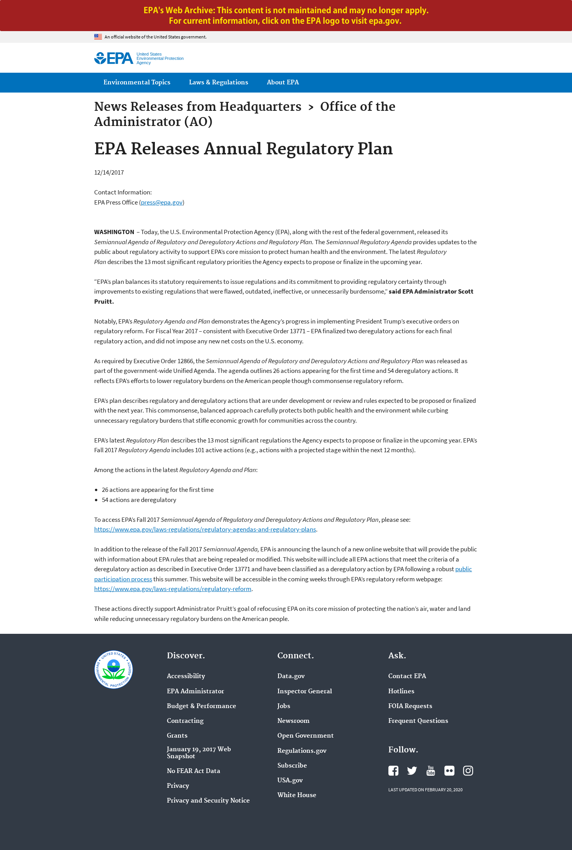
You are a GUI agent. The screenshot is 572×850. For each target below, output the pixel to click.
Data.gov (291, 676)
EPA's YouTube (431, 771)
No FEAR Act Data (193, 771)
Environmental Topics (137, 82)
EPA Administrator (195, 691)
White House (296, 795)
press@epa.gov (161, 202)
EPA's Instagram (468, 771)
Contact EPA (407, 676)
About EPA (283, 82)
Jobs (283, 706)
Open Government (305, 736)
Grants (177, 736)
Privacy (178, 786)
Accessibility (186, 676)
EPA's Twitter (412, 771)
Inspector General (304, 691)
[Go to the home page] (113, 58)
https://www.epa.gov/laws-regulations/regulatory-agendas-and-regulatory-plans (205, 529)
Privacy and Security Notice (208, 801)
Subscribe (292, 766)
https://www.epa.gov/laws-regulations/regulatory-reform (172, 588)
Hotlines (401, 691)
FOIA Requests (410, 706)
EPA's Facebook (393, 771)
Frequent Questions (418, 721)
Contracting (185, 721)
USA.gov (290, 780)
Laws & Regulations (218, 82)
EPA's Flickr (449, 771)
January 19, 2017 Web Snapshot (199, 753)
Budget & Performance (201, 706)
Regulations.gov (301, 751)
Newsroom (293, 721)
